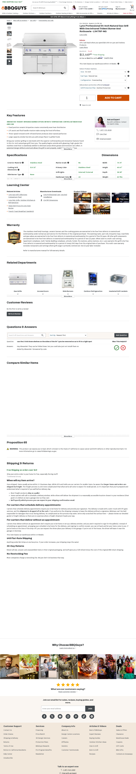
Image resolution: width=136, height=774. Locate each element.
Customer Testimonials (70, 750)
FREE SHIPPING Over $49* (12, 2)
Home (9, 20)
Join (90, 709)
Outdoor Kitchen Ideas (97, 742)
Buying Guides (94, 738)
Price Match (40, 734)
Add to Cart (113, 98)
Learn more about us (67, 648)
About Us (65, 730)
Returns (6, 742)
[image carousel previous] (9, 23)
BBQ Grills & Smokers (20, 20)
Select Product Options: (88, 69)
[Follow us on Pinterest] (76, 716)
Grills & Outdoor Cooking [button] (10, 13)
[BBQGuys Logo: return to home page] (15, 8)
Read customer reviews (67, 692)
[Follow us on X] (52, 716)
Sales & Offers (121, 730)
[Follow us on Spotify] (91, 716)
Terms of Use (8, 746)
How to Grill (93, 746)
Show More (68, 149)
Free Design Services (65, 2)
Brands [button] (99, 13)
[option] (9, 30)
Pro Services (79, 2)
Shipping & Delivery (10, 738)
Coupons (119, 742)
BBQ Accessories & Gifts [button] (84, 13)
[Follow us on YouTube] (60, 716)
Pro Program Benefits (44, 750)
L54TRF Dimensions (50, 200)
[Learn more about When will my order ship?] (118, 63)
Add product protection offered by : (95, 85)
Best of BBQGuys (95, 730)
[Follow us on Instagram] (68, 716)
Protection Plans (42, 742)
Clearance (119, 734)
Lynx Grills (83, 35)
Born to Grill (93, 750)
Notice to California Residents (14, 750)
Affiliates (65, 742)
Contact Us (7, 730)
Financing (39, 730)
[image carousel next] (9, 57)
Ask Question (121, 335)
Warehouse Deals (122, 738)
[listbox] (9, 40)
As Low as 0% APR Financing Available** (44, 2)
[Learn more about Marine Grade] (68, 162)
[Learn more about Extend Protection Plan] (128, 88)
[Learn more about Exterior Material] (23, 162)
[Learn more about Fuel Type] (128, 76)
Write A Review (14, 314)
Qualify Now (108, 58)
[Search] (65, 8)
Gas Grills (33, 20)
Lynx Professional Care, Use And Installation (55, 196)
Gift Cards (105, 2)
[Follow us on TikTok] (83, 716)
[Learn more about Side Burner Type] (23, 174)
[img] (45, 55)
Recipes (92, 754)
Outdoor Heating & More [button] (64, 13)
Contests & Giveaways (124, 754)
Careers (64, 738)
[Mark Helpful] (116, 347)
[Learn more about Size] (128, 71)
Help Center (7, 754)
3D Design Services (43, 738)
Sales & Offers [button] (127, 13)
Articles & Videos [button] (112, 13)
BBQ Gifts (119, 750)
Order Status (8, 734)
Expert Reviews (95, 734)
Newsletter (40, 754)
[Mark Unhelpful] (123, 347)
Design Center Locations (92, 2)
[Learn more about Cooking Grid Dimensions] (18, 169)
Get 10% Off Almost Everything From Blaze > (68, 17)
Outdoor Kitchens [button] (28, 13)
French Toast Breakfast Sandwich (21, 211)
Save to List (86, 105)
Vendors (65, 746)
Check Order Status (116, 2)
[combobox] (103, 72)
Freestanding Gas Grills (46, 20)
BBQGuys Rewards (42, 746)
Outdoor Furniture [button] (45, 13)
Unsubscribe (8, 758)
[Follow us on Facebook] (44, 716)
